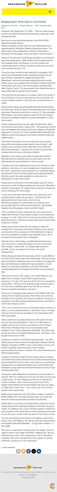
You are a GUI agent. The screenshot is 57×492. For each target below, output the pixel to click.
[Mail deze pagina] (23, 451)
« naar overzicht (8, 447)
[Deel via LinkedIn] (38, 451)
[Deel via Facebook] (28, 451)
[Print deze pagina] (18, 451)
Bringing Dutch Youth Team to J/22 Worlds (23, 21)
